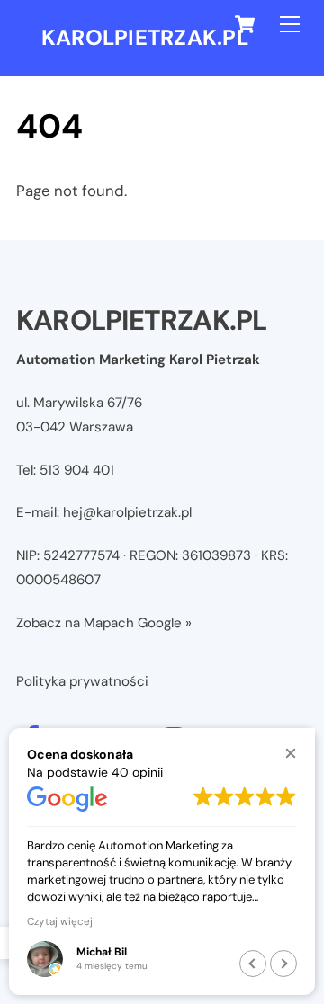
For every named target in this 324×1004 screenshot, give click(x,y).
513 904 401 (77, 470)
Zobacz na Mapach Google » (104, 623)
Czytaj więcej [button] (60, 921)
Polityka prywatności (82, 681)
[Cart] (245, 24)
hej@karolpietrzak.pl (127, 512)
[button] (290, 752)
